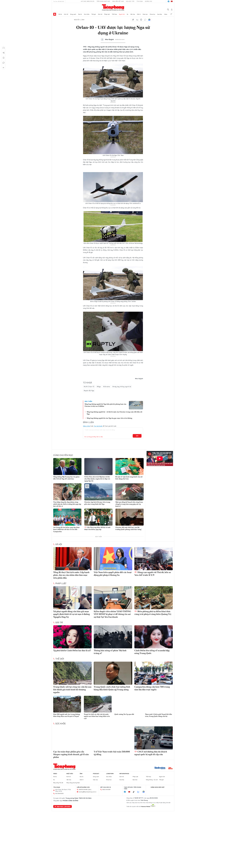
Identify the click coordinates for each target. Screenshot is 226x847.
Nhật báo (69, 773)
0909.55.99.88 (83, 789)
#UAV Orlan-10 (89, 387)
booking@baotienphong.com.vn (87, 792)
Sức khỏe (86, 14)
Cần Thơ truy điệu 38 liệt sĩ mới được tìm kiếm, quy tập (97, 528)
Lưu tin (3, 58)
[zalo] (139, 791)
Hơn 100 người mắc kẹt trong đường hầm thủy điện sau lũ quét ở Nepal (66, 715)
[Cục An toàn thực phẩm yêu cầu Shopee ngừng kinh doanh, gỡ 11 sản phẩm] (72, 737)
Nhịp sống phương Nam (73, 782)
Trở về (3, 67)
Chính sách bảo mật (158, 787)
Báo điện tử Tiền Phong (113, 7)
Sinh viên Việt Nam (118, 1)
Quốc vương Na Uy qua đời (124, 714)
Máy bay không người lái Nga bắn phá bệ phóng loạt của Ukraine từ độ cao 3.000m (105, 405)
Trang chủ (54, 14)
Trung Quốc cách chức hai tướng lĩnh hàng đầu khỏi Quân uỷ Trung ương (112, 688)
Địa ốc (80, 14)
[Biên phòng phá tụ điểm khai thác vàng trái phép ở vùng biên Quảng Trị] (153, 597)
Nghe (3, 48)
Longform (110, 773)
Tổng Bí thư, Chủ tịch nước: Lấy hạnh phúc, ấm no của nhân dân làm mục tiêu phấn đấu (71, 575)
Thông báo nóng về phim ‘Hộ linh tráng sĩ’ (110, 652)
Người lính (122, 14)
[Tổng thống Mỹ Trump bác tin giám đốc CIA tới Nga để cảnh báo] (67, 466)
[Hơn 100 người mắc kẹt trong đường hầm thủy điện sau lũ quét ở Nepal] (67, 704)
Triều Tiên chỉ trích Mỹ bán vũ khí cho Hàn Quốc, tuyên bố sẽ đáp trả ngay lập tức (97, 479)
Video (165, 14)
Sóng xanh (73, 14)
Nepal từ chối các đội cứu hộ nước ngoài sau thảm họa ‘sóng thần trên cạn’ (97, 716)
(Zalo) (89, 789)
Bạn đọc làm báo (63, 806)
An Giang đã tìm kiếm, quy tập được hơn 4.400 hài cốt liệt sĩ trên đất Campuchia (66, 529)
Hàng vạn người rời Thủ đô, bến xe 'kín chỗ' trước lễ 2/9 (152, 573)
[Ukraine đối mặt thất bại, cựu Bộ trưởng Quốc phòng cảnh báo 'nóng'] (129, 517)
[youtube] (172, 1)
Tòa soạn (139, 1)
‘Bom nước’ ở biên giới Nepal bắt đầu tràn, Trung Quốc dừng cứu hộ (158, 715)
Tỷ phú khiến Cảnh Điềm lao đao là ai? (72, 650)
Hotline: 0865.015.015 (87, 1)
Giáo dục (145, 14)
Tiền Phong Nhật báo (103, 1)
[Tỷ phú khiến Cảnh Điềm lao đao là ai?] (72, 636)
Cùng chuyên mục (63, 455)
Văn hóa (132, 14)
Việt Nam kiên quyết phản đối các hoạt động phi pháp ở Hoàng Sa (113, 573)
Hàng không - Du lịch (152, 779)
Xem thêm (171, 14)
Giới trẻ (100, 14)
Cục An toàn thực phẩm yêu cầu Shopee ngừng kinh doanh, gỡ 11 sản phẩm (71, 754)
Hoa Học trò (130, 1)
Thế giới (93, 14)
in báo (141, 19)
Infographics (124, 773)
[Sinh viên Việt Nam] (159, 768)
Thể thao (114, 14)
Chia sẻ (3, 53)
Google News (149, 19)
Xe (127, 14)
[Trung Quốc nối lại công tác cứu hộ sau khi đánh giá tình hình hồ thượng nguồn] (72, 673)
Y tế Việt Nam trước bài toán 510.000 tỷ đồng (112, 753)
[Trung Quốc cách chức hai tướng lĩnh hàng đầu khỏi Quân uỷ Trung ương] (113, 673)
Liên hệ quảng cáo (83, 787)
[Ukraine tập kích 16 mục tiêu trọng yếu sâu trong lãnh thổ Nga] (98, 491)
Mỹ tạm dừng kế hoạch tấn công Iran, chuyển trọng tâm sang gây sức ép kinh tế (129, 504)
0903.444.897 (106, 789)
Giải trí (139, 14)
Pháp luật (107, 14)
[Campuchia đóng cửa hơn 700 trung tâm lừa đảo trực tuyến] (153, 673)
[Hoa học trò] (170, 768)
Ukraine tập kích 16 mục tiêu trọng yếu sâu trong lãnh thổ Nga (97, 503)
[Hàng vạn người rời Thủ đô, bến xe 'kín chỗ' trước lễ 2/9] (153, 558)
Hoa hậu (159, 14)
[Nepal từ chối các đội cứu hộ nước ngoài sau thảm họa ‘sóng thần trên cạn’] (98, 704)
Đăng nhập (86, 426)
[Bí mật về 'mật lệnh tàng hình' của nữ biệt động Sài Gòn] (129, 466)
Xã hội (60, 14)
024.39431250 (59, 793)
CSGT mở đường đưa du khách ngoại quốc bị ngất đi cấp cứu (150, 753)
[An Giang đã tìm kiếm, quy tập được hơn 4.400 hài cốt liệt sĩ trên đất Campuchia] (67, 517)
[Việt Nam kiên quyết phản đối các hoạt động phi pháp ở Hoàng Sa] (113, 558)
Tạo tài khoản (98, 426)
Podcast (96, 773)
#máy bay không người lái (121, 387)
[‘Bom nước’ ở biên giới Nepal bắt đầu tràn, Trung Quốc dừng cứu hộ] (159, 704)
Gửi (137, 436)
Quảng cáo (148, 1)
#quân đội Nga (89, 390)
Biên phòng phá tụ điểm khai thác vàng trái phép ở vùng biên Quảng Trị (152, 612)
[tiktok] (134, 792)
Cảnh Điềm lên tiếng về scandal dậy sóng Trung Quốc (152, 652)
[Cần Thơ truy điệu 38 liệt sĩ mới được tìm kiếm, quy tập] (98, 517)
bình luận (145, 19)
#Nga (99, 387)
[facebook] (168, 1)
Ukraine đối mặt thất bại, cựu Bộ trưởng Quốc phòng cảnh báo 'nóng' (128, 528)
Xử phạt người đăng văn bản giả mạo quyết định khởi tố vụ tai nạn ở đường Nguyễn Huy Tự (71, 614)
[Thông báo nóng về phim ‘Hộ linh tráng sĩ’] (113, 636)
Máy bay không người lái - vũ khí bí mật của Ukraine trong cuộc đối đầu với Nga (114, 413)
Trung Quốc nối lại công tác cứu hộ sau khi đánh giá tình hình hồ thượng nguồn (72, 689)
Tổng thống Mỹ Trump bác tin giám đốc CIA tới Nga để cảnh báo (66, 478)
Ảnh (81, 773)
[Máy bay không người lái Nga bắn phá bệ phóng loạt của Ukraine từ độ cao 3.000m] (136, 405)
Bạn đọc (135, 779)
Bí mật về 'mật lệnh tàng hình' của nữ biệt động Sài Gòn (128, 478)
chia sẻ (133, 19)
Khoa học (152, 14)
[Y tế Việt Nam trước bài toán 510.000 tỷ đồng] (113, 737)
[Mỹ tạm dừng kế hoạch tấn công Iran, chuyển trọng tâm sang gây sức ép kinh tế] (129, 491)
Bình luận (3, 62)
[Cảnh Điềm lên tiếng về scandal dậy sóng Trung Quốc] (153, 636)
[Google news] (144, 791)
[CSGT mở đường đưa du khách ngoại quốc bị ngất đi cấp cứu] (153, 737)
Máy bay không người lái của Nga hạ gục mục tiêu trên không (109, 418)
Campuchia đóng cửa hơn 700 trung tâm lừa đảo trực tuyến (152, 688)
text (137, 19)
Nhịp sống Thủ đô (58, 782)
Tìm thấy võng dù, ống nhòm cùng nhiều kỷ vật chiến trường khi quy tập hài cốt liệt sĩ (67, 504)
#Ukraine (106, 387)
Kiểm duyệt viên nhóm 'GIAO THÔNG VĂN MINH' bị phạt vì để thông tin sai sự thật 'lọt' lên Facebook (112, 614)
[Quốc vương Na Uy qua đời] (128, 704)
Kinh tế (66, 14)
